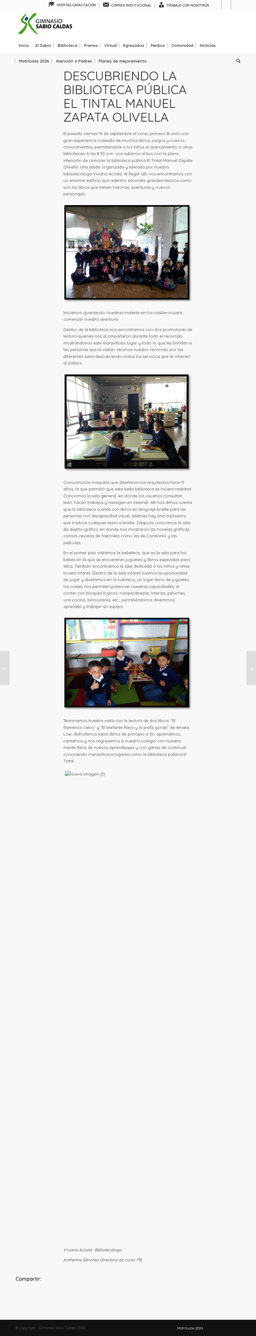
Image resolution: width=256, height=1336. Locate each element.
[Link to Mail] (235, 4)
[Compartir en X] (128, 1296)
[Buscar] (236, 61)
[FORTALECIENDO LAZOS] (251, 668)
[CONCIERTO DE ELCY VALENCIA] (5, 668)
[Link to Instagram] (226, 4)
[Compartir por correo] (202, 1296)
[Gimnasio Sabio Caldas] (45, 23)
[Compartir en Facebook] (53, 1296)
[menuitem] (72, 5)
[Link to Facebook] (216, 4)
